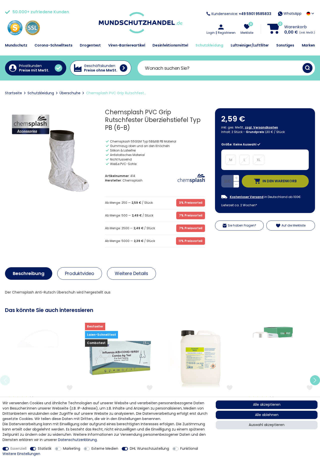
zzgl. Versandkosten (261, 127)
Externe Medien (105, 448)
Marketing (71, 448)
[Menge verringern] (236, 185)
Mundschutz (16, 45)
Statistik (45, 448)
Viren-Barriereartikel (126, 45)
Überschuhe (70, 93)
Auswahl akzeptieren (266, 424)
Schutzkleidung (209, 45)
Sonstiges (285, 45)
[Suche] (307, 68)
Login (210, 32)
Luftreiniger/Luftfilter (250, 45)
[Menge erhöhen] (236, 178)
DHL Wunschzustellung (149, 448)
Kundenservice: (241, 13)
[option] (40, 380)
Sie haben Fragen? (242, 225)
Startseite (13, 93)
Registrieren (227, 32)
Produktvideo (79, 273)
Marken (308, 45)
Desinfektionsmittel (170, 45)
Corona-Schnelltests (53, 45)
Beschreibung (28, 273)
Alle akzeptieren (266, 404)
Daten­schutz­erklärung (77, 439)
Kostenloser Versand (247, 197)
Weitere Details (131, 273)
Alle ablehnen (266, 414)
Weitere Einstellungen (21, 453)
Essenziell (18, 448)
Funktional (189, 448)
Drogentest (90, 45)
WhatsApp (292, 13)
